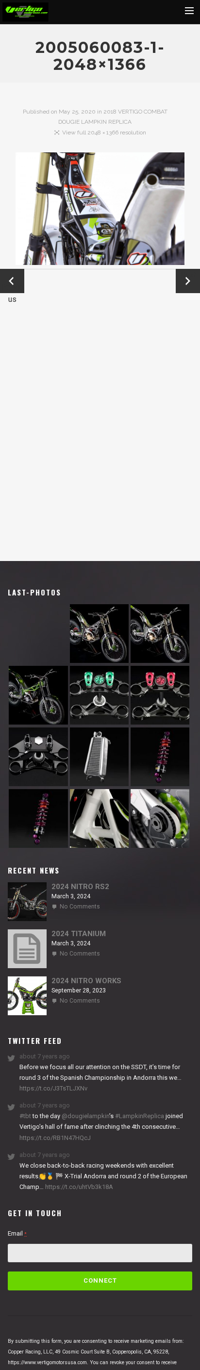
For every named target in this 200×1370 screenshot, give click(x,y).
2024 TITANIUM (78, 933)
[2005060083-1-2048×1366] (100, 210)
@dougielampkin (85, 1116)
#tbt (25, 1116)
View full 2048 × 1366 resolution (104, 132)
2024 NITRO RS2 (80, 886)
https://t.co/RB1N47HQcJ (55, 1137)
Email (17, 1233)
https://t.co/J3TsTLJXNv (53, 1088)
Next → (188, 281)
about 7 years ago (44, 1056)
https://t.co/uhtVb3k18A (78, 1186)
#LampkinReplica (139, 1116)
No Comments (80, 906)
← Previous (12, 281)
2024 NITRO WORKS (86, 980)
